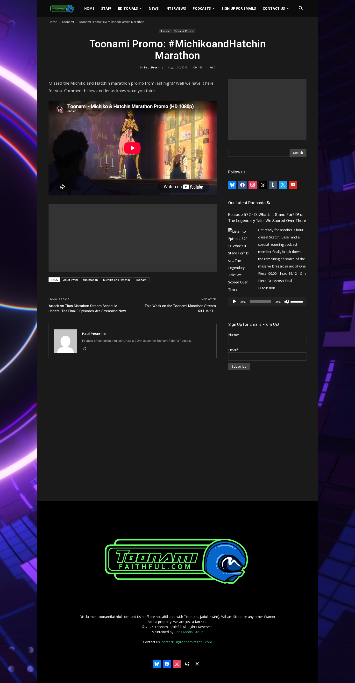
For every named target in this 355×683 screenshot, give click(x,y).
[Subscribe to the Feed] (268, 203)
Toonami (68, 22)
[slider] (297, 301)
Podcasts (202, 8)
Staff (106, 8)
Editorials (128, 8)
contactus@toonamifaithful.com (187, 642)
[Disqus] (133, 430)
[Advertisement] (133, 238)
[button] (300, 9)
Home (89, 8)
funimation (90, 280)
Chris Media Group (188, 632)
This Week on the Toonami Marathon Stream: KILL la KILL (181, 308)
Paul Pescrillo (153, 67)
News (154, 8)
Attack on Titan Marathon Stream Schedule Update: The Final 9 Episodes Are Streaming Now (87, 308)
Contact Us (274, 8)
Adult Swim (70, 280)
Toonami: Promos (183, 31)
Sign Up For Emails (239, 8)
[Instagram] (86, 349)
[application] (267, 301)
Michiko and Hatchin (116, 280)
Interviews (175, 8)
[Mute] (286, 301)
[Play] (234, 301)
